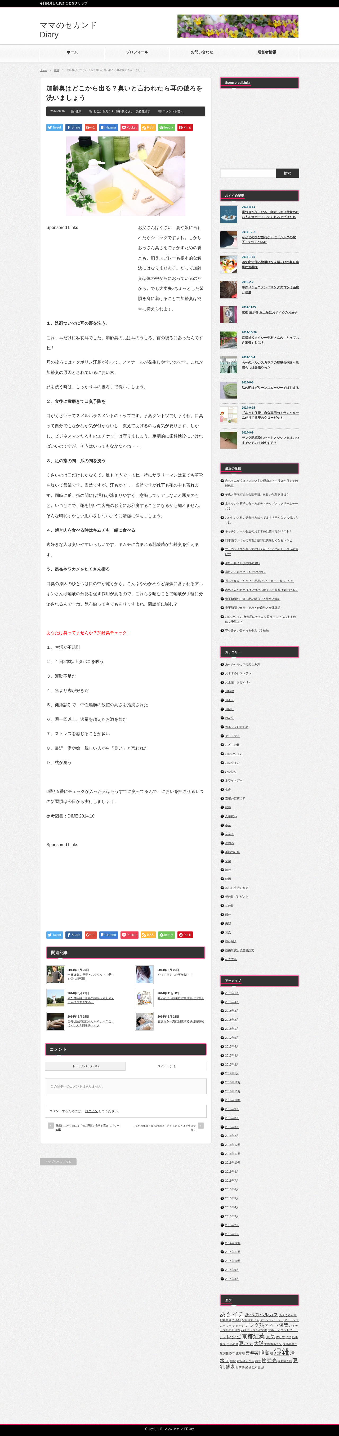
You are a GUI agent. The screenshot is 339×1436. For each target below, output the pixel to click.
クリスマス (232, 735)
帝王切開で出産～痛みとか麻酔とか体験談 (252, 607)
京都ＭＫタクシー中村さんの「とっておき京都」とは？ (270, 340)
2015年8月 (232, 1171)
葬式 (258, 1361)
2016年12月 (232, 1082)
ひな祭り (231, 771)
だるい (236, 1320)
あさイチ (232, 1314)
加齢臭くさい (124, 111)
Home (43, 70)
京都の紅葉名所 (235, 798)
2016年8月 (232, 1118)
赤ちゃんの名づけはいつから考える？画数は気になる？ (261, 589)
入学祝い (231, 816)
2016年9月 (232, 1109)
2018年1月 (232, 1028)
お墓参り (225, 1320)
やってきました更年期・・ (175, 974)
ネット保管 (276, 1325)
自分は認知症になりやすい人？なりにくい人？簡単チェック (91, 1023)
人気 (270, 1336)
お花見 (229, 717)
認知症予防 (285, 1361)
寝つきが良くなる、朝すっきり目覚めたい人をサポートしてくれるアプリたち (270, 214)
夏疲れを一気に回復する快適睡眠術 (181, 1021)
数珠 (232, 1353)
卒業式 (229, 834)
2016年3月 (232, 1127)
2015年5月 (232, 1198)
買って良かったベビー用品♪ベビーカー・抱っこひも (259, 580)
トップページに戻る (58, 1161)
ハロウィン (232, 762)
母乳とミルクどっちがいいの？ (245, 571)
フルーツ (274, 1330)
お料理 (229, 691)
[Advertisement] (90, 267)
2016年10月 (232, 1100)
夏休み (229, 843)
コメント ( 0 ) (166, 1066)
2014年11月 (232, 1251)
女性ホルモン (273, 1344)
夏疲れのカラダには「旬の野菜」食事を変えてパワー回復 (87, 1127)
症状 (233, 1361)
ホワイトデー (234, 780)
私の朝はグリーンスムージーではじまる (270, 388)
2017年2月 (232, 1064)
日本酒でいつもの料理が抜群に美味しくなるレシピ (258, 540)
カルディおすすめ (236, 726)
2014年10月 (232, 1260)
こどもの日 (232, 744)
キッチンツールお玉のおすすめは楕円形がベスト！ (258, 531)
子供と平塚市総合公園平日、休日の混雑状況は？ (257, 494)
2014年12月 (232, 1243)
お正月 (229, 700)
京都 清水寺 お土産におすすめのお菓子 (269, 312)
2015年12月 (232, 1144)
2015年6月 (232, 1189)
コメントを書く (173, 111)
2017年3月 (232, 1055)
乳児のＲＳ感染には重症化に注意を (181, 998)
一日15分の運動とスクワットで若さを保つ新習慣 (91, 976)
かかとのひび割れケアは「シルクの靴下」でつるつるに (269, 239)
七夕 (228, 789)
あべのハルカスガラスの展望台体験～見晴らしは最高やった (270, 365)
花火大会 (231, 959)
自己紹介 (231, 941)
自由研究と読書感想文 (239, 950)
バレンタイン (234, 753)
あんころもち (288, 1315)
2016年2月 (232, 1135)
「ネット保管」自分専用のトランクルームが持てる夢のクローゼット (270, 415)
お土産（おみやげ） (238, 682)
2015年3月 (232, 1216)
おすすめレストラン (238, 673)
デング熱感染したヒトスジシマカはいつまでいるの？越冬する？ (270, 440)
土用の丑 (232, 1344)
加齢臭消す (143, 111)
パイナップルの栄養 (254, 1330)
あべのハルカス (261, 1314)
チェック (238, 1325)
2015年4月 (232, 1207)
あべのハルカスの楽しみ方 (242, 664)
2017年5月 (232, 1037)
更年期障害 (257, 1352)
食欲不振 (255, 1367)
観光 (272, 1360)
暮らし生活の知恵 (236, 887)
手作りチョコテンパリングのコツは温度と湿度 (270, 289)
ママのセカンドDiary (179, 1429)
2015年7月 (232, 1180)
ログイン (91, 1111)
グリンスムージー (271, 1320)
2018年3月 (232, 1010)
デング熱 (254, 1325)
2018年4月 (232, 1002)
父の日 (229, 905)
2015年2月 (232, 1225)
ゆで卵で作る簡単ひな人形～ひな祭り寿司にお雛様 (270, 264)
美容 (228, 923)
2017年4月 (232, 1046)
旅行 (228, 869)
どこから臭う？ (103, 111)
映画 (228, 878)
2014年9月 (232, 1269)
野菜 (239, 1367)
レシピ (233, 1336)
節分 (228, 914)
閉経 (245, 1367)
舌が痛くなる (245, 1361)
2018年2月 (232, 1019)
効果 (295, 1337)
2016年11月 (232, 1091)
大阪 (259, 1343)
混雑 (281, 1351)
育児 (228, 932)
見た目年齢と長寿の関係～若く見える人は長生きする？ (91, 999)
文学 (228, 861)
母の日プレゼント (236, 896)
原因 (223, 1344)
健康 (56, 70)
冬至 (228, 825)
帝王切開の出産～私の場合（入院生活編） (252, 598)
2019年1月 (232, 993)
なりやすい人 (250, 1320)
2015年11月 (232, 1153)
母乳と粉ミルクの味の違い (242, 563)
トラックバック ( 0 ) (85, 1066)
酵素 (230, 1366)
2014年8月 (232, 1278)
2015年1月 (232, 1234)
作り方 (280, 1337)
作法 (288, 1337)
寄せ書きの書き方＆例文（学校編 (247, 630)
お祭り (229, 709)
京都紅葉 (253, 1336)
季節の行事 (232, 852)
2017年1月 (232, 1073)
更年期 (240, 1353)
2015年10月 (232, 1162)
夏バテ (246, 1343)
